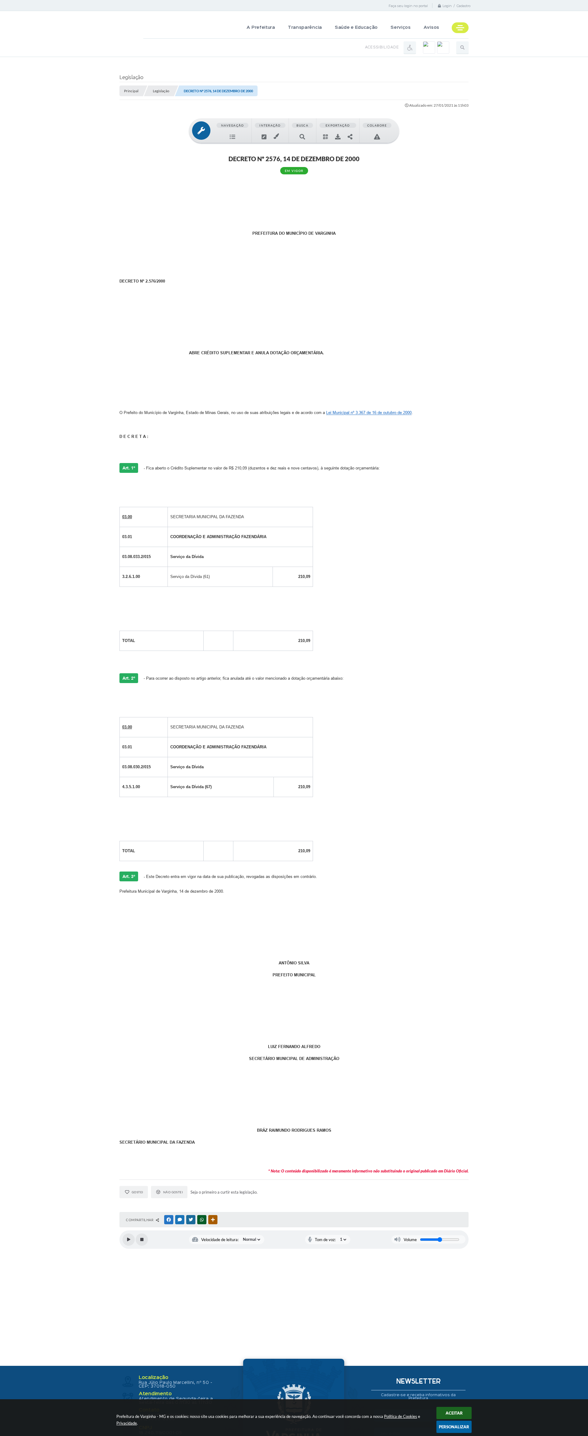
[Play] (129, 1239)
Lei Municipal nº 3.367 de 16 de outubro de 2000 (369, 412)
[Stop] (142, 1239)
